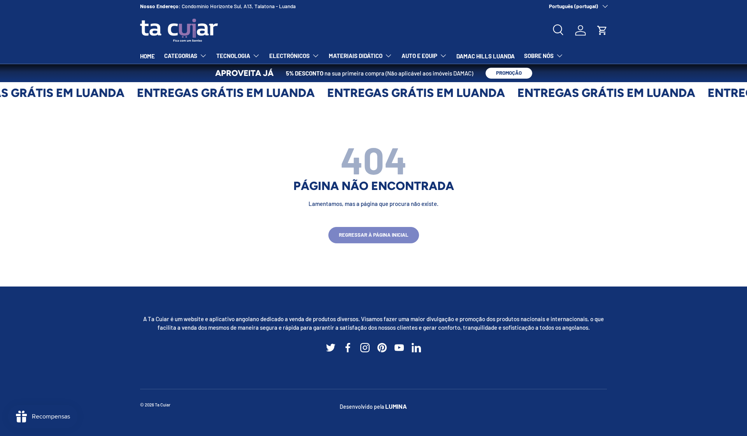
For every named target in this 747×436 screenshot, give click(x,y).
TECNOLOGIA (233, 55)
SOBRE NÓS (539, 55)
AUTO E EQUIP (419, 55)
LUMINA (396, 406)
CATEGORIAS (180, 55)
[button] (602, 30)
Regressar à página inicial (374, 235)
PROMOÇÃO (509, 73)
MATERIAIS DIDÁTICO (355, 55)
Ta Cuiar (162, 404)
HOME (147, 56)
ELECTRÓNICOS (289, 55)
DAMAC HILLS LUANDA (485, 56)
